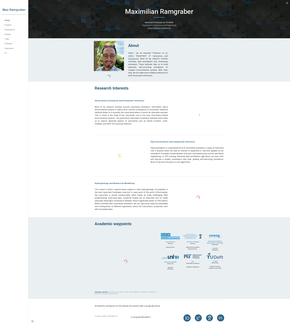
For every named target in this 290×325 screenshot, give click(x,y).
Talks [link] (7, 39)
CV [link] (6, 53)
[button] (287, 3)
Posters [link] (8, 34)
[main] (159, 12)
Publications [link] (10, 29)
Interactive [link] (9, 48)
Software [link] (8, 43)
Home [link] (7, 20)
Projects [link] (8, 25)
